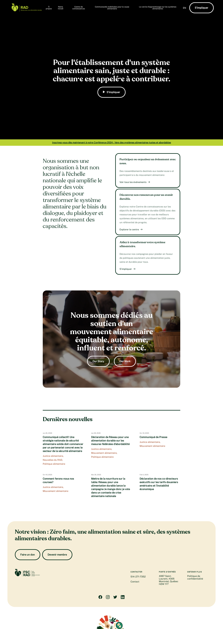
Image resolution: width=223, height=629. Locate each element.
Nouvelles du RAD (52, 460)
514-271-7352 (138, 576)
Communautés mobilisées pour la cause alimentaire (112, 8)
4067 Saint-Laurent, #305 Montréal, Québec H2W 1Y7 (168, 580)
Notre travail (60, 8)
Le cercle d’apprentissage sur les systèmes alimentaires (157, 8)
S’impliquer (201, 7)
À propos (49, 8)
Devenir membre (57, 554)
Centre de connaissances (78, 8)
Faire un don (27, 554)
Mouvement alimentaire (104, 453)
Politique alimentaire (54, 463)
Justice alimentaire (53, 456)
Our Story (98, 361)
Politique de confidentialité (195, 577)
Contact (135, 581)
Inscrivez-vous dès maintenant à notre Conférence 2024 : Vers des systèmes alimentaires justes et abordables (111, 142)
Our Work (124, 361)
